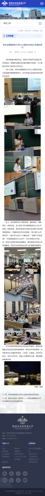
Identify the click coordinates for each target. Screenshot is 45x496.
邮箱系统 (5, 451)
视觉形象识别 (18, 454)
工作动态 (35, 31)
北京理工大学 (33, 454)
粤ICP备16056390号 (31, 491)
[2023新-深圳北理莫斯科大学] (14, 3)
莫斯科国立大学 (34, 459)
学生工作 (28, 31)
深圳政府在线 (33, 462)
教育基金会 (6, 456)
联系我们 (5, 462)
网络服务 (17, 451)
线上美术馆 (6, 454)
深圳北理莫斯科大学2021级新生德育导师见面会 (23, 394)
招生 (3, 448)
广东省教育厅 (33, 456)
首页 (21, 31)
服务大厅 (17, 448)
